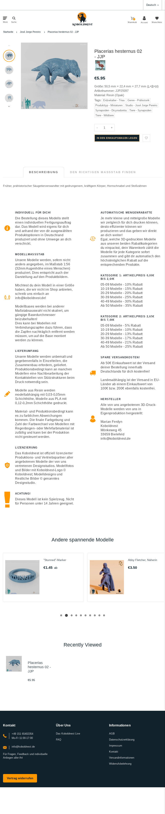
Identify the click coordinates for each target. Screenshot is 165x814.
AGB (112, 733)
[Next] (83, 76)
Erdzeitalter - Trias (114, 100)
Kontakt (113, 751)
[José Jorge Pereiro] (100, 69)
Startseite (8, 32)
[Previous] (26, 76)
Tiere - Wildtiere (104, 115)
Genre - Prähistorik (139, 100)
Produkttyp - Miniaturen (109, 105)
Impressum (115, 745)
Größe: (99, 86)
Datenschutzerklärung (121, 739)
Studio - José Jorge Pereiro (141, 105)
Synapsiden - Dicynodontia (111, 110)
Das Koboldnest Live (68, 733)
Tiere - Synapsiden (140, 110)
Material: (100, 95)
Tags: (98, 100)
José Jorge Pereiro (30, 32)
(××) (153, 86)
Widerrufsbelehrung (120, 763)
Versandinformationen (121, 757)
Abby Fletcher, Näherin (91, 560)
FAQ (58, 739)
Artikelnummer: (104, 90)
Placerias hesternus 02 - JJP (63, 32)
